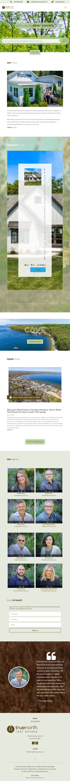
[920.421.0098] (23, 521)
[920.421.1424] (23, 585)
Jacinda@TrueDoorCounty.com (49, 591)
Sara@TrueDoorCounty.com (21, 495)
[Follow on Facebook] (33, 743)
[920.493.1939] (51, 585)
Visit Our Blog (35, 442)
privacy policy (35, 775)
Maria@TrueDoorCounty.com (49, 560)
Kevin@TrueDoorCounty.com (49, 495)
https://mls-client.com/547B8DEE (18, 490)
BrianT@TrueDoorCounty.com (21, 591)
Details (38, 270)
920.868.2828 (35, 721)
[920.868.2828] (21, 490)
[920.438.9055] (52, 490)
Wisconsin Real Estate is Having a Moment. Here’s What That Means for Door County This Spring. (34, 410)
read (12, 127)
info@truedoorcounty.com (35, 752)
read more (9, 429)
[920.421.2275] (24, 490)
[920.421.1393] (51, 555)
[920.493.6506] (51, 521)
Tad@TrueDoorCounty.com (21, 560)
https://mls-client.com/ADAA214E (46, 490)
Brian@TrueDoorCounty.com (49, 526)
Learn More (35, 342)
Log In (35, 52)
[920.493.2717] (23, 555)
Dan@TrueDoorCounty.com (21, 526)
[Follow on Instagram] (36, 743)
